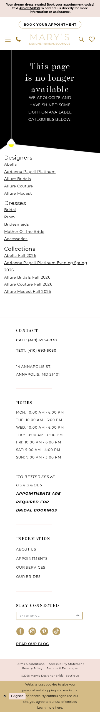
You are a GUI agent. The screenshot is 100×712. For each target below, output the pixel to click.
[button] (8, 39)
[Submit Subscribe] (77, 615)
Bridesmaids (16, 224)
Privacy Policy (32, 668)
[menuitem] (8, 39)
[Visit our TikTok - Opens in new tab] (56, 631)
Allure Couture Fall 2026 (28, 284)
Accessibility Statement (66, 663)
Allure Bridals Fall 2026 (27, 277)
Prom (9, 217)
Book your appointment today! (70, 4)
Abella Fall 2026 (20, 255)
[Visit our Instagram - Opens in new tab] (32, 631)
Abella (10, 164)
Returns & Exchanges (62, 668)
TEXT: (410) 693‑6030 (36, 351)
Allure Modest (18, 193)
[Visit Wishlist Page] (91, 39)
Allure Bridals (17, 179)
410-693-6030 (29, 8)
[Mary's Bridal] (50, 39)
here (58, 707)
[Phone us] (18, 39)
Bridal (10, 209)
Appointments (32, 558)
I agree (17, 696)
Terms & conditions (30, 663)
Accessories (16, 238)
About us (26, 549)
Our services (31, 567)
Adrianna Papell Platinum (30, 171)
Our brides (28, 577)
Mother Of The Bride (24, 231)
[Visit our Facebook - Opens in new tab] (20, 631)
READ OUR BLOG (32, 644)
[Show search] (81, 39)
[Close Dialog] (4, 696)
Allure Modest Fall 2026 (27, 291)
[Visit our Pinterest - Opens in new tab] (44, 631)
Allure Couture (18, 186)
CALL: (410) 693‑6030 (36, 340)
